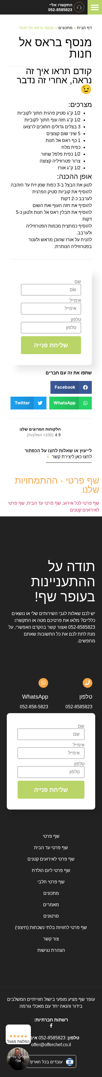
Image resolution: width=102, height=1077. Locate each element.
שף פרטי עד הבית (44, 503)
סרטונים (51, 916)
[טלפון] (87, 683)
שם (78, 281)
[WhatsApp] (43, 683)
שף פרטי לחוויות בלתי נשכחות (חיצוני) (51, 927)
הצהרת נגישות (51, 950)
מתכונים (65, 27)
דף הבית (84, 27)
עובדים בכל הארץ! (46, 1061)
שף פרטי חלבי (51, 881)
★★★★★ (18, 1036)
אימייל (75, 300)
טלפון (76, 319)
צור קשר (51, 938)
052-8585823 (81, 627)
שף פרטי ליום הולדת (51, 870)
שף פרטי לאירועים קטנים (51, 859)
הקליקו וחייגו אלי (18, 1058)
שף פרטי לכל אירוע (81, 503)
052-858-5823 (34, 706)
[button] (95, 7)
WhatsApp (35, 696)
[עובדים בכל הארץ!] (69, 1062)
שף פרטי (51, 836)
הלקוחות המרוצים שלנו (40, 429)
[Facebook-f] (51, 1025)
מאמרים (51, 904)
